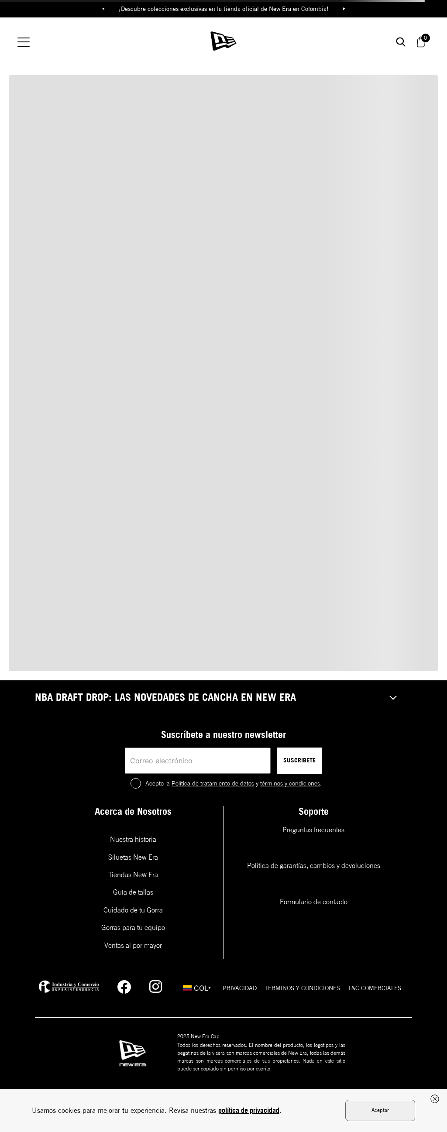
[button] (223, 697)
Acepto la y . (233, 783)
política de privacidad (248, 1110)
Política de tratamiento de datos (213, 783)
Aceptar (380, 1110)
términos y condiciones (290, 783)
